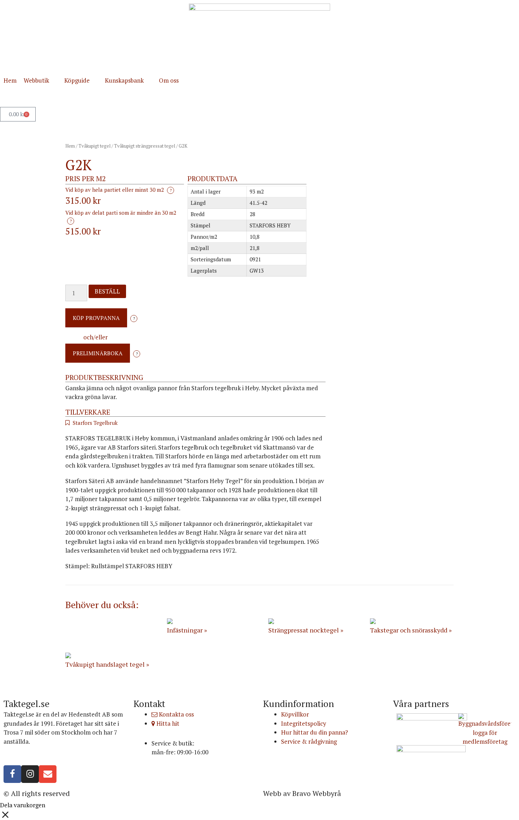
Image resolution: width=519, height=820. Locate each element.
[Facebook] (12, 774)
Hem (70, 146)
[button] (40, 80)
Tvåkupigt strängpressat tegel (144, 146)
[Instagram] (30, 774)
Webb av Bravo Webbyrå (302, 793)
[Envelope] (47, 774)
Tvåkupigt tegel (94, 146)
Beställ (107, 291)
